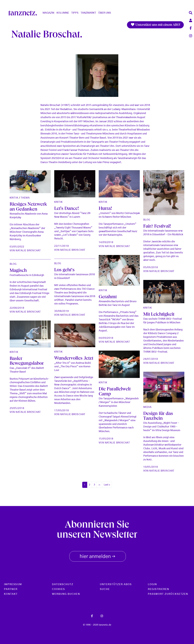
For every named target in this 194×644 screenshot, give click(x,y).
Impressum (13, 584)
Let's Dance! (66, 208)
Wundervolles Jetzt (73, 358)
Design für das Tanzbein (158, 416)
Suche (105, 589)
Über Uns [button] (104, 13)
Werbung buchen (66, 594)
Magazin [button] (48, 13)
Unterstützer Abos (116, 584)
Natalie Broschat (28, 250)
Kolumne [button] (63, 13)
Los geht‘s (64, 270)
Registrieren (158, 589)
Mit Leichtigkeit (158, 314)
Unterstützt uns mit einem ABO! (157, 25)
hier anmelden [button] (97, 556)
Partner (11, 589)
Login (152, 584)
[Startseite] (24, 13)
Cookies (58, 589)
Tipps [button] (74, 13)
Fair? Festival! (157, 226)
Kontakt (11, 594)
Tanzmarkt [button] (88, 13)
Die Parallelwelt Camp (115, 392)
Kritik (14, 198)
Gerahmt (108, 297)
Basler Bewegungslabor (27, 361)
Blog (146, 220)
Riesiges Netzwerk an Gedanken (28, 207)
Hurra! (105, 208)
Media (147, 407)
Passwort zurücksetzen (168, 594)
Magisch (18, 270)
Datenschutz (62, 584)
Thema (25, 198)
